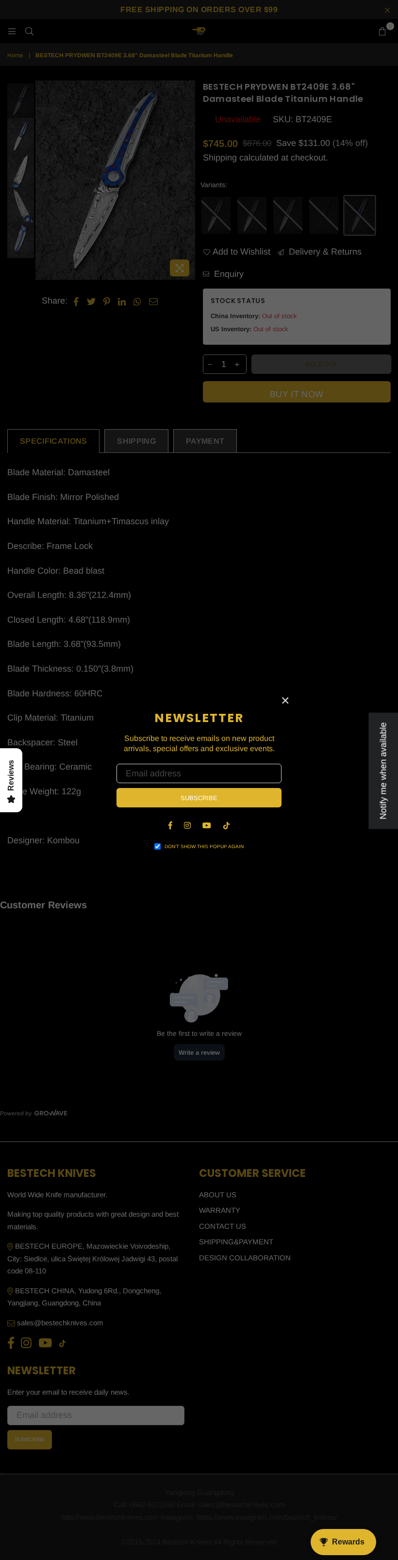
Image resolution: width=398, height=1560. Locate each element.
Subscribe (199, 798)
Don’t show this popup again (204, 846)
